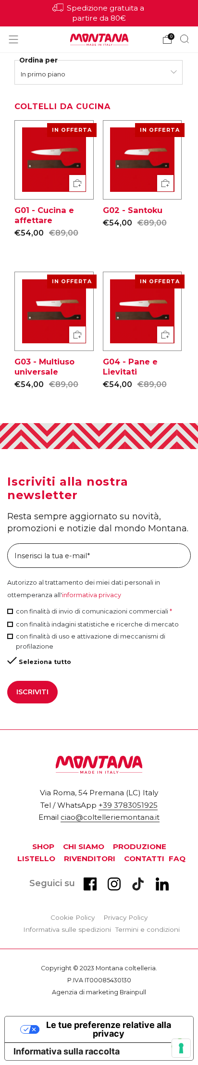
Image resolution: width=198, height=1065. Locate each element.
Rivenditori (89, 858)
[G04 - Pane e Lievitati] (142, 311)
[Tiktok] (138, 887)
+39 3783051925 (128, 805)
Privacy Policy (125, 917)
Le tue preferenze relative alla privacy (108, 1029)
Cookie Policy (72, 917)
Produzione (139, 846)
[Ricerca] (184, 39)
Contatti (144, 858)
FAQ (177, 858)
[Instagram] (114, 887)
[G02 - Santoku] (142, 160)
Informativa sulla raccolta (66, 1051)
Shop (43, 846)
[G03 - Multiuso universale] (54, 311)
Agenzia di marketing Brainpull (99, 992)
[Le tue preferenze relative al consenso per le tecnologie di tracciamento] (181, 1048)
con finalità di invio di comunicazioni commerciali (94, 611)
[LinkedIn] (162, 887)
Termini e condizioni (147, 929)
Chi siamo (83, 846)
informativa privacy (91, 595)
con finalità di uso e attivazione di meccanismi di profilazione (90, 641)
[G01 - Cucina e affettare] (54, 160)
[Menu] (13, 39)
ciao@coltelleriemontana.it (110, 817)
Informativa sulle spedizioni (67, 929)
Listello (36, 858)
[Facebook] (90, 887)
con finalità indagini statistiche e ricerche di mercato (97, 624)
